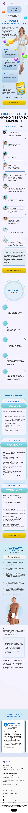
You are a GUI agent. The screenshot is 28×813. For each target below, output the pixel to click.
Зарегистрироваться (14, 535)
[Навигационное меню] (26, 3)
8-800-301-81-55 (9, 790)
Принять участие (14, 102)
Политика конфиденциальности (11, 777)
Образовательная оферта (10, 784)
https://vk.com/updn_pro (11, 800)
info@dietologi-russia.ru (11, 793)
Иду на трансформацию (14, 270)
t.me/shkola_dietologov (11, 802)
